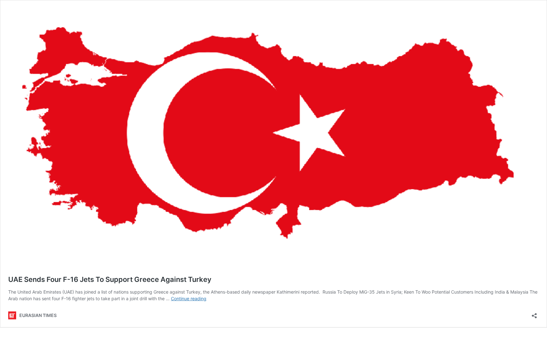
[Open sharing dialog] (534, 314)
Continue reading (188, 298)
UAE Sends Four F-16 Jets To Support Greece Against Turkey (109, 279)
